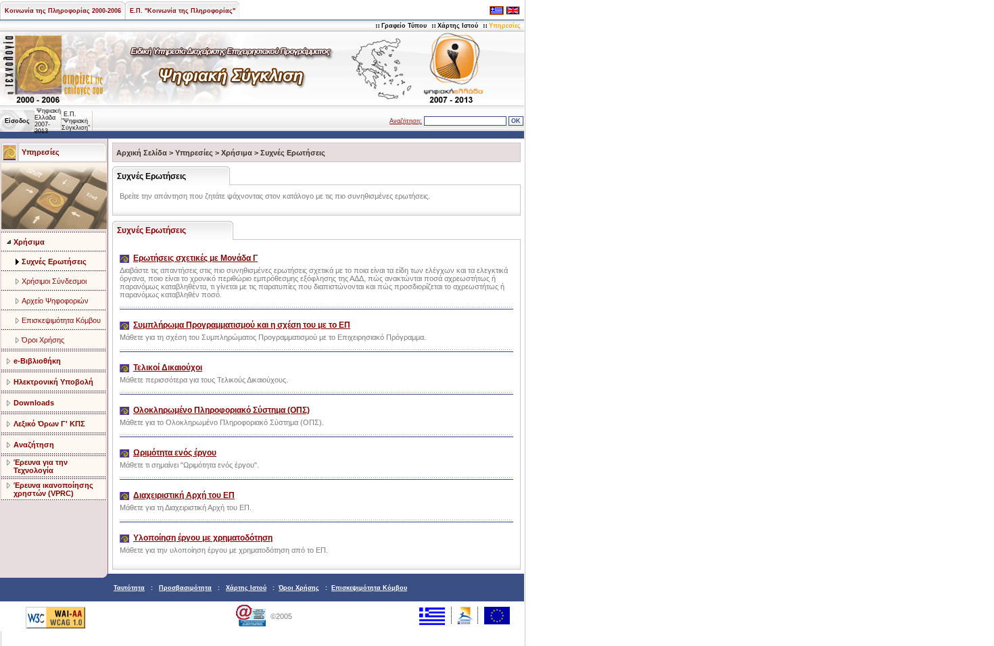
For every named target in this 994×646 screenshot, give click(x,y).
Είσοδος (17, 121)
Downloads (34, 403)
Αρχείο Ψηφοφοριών (55, 301)
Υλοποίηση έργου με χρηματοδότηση (203, 538)
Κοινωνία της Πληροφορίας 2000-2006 (63, 10)
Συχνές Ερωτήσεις (54, 261)
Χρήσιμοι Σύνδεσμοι (54, 281)
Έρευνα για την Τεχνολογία (41, 466)
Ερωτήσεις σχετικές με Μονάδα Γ (195, 258)
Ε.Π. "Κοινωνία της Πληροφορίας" (182, 10)
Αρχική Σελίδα (141, 153)
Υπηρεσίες (505, 25)
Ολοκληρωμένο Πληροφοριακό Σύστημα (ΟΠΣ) (221, 410)
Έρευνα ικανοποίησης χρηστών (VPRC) (53, 489)
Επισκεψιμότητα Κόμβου (61, 320)
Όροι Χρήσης (43, 340)
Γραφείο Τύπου (404, 25)
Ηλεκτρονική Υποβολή (53, 382)
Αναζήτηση (34, 445)
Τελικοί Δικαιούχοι (167, 367)
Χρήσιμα (29, 242)
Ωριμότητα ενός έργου (174, 452)
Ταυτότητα (129, 588)
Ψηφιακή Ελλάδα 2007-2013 (47, 120)
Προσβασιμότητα (185, 588)
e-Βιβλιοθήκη (37, 361)
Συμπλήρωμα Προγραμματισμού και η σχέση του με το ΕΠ (241, 325)
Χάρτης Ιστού (457, 25)
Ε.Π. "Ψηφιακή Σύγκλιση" (76, 121)
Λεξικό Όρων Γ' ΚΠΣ (49, 424)
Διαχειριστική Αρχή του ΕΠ (184, 495)
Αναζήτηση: (405, 121)
